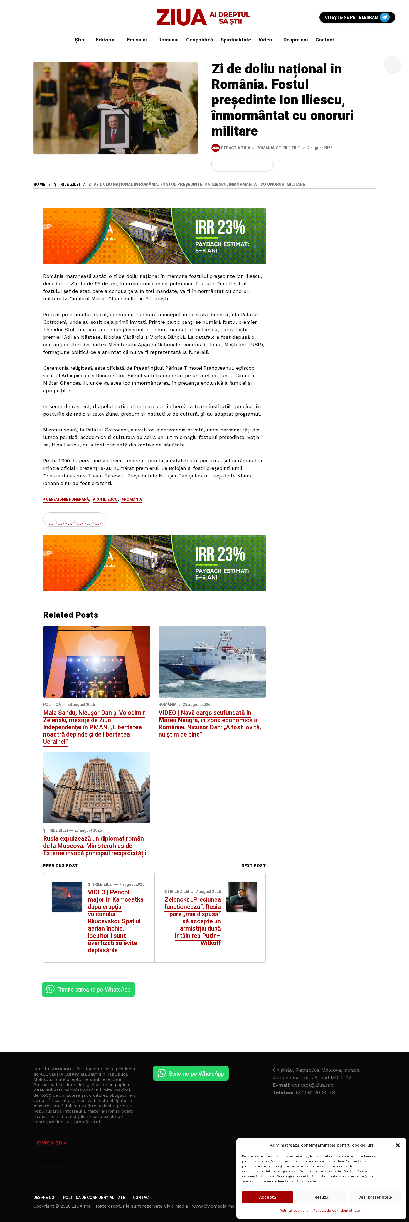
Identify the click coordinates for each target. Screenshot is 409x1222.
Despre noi (44, 1198)
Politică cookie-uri (295, 1211)
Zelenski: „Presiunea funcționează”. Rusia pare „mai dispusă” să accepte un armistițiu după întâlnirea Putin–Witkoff (192, 921)
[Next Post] (241, 897)
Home (39, 184)
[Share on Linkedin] (247, 164)
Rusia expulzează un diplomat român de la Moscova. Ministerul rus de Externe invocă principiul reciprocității (94, 846)
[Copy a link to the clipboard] (265, 164)
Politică (52, 705)
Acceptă (267, 1197)
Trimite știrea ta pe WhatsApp (93, 989)
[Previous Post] (67, 897)
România (265, 148)
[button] (398, 1145)
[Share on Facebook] (219, 164)
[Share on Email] (256, 164)
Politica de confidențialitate (336, 1211)
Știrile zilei (288, 148)
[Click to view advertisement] (154, 236)
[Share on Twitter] (228, 164)
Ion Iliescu (106, 499)
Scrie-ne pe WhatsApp (196, 1073)
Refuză (321, 1197)
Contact (142, 1198)
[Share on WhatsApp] (238, 164)
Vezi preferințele (375, 1197)
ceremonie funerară (67, 499)
